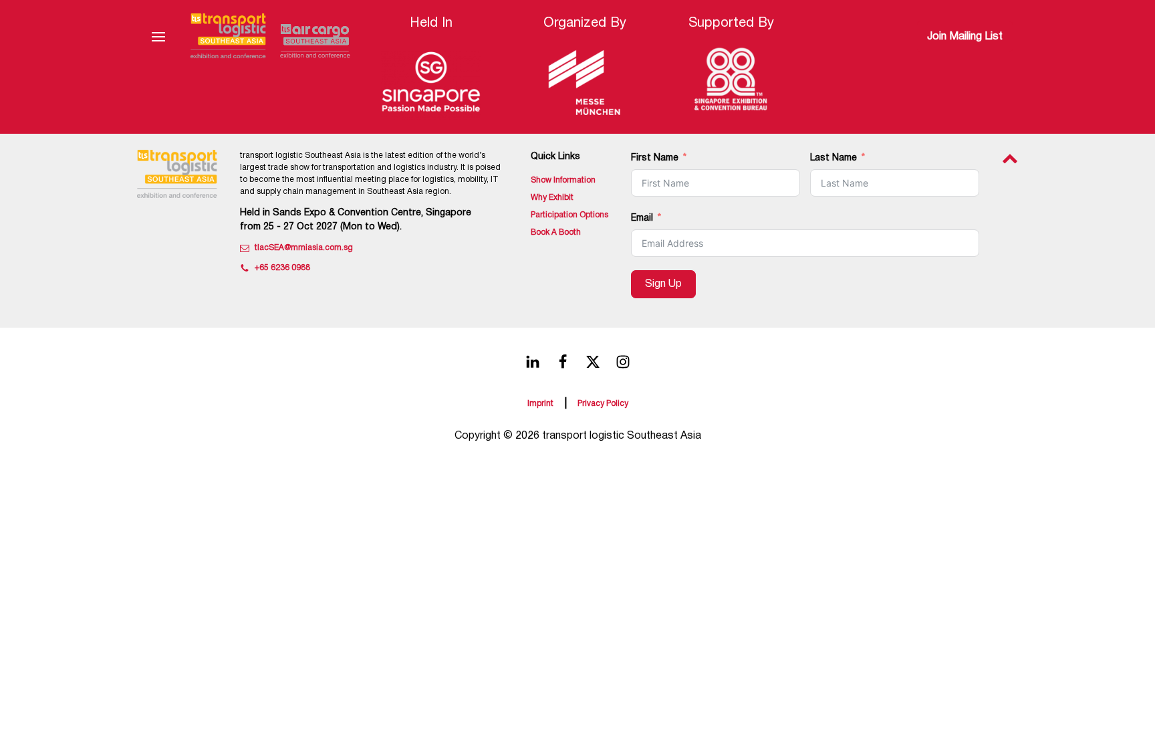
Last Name (833, 158)
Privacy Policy (603, 403)
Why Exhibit (552, 197)
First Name (654, 158)
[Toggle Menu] (158, 37)
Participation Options (569, 215)
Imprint (540, 403)
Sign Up (663, 284)
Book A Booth (556, 232)
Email (642, 218)
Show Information (563, 180)
